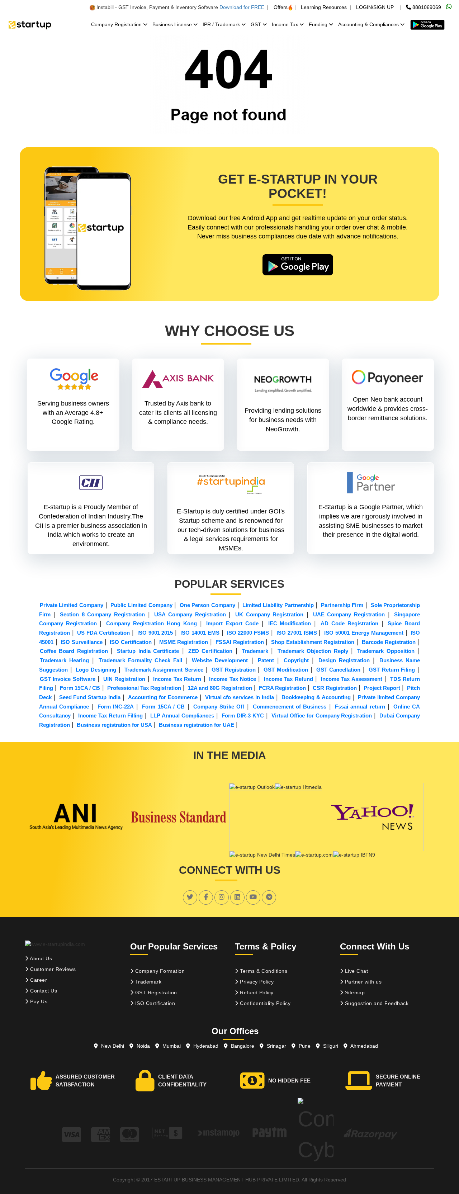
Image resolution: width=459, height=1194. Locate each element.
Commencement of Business (290, 706)
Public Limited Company (141, 605)
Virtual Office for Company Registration (321, 715)
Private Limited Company (71, 605)
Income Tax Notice (232, 679)
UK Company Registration (269, 614)
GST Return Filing (392, 670)
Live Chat (355, 971)
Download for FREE (241, 7)
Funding (319, 24)
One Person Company (207, 605)
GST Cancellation (338, 670)
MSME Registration (183, 642)
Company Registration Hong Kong (151, 623)
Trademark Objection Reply (313, 651)
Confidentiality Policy (264, 1003)
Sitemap (354, 992)
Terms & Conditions (263, 971)
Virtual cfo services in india (239, 697)
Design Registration (344, 660)
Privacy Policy (256, 982)
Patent (266, 660)
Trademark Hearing (64, 660)
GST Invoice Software (67, 679)
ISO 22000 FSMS (248, 633)
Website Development (220, 660)
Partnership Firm (342, 605)
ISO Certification (131, 642)
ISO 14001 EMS (199, 633)
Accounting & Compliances (369, 24)
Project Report (382, 688)
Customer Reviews (52, 969)
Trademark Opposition (385, 651)
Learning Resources (324, 7)
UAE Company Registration (349, 614)
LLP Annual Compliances (182, 715)
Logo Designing (96, 670)
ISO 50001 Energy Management (363, 633)
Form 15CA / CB (80, 688)
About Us (40, 958)
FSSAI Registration (240, 642)
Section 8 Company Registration (102, 614)
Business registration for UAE (196, 725)
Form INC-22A (116, 706)
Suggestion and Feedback (375, 1003)
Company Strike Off (219, 706)
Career (38, 980)
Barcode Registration (389, 642)
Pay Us (38, 1001)
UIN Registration (124, 679)
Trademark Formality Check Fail (140, 660)
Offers (281, 7)
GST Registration (234, 670)
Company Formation (159, 971)
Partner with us (362, 982)
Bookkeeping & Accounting (316, 697)
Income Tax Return (177, 679)
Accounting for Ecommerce (163, 697)
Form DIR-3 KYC (243, 715)
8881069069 (426, 7)
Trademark (255, 651)
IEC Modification (289, 623)
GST (256, 24)
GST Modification (286, 670)
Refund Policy (256, 992)
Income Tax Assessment (351, 679)
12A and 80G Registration (220, 688)
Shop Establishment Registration (312, 642)
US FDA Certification (103, 633)
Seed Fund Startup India (90, 697)
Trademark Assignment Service (164, 670)
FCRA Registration (282, 688)
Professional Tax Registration (144, 688)
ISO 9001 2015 (155, 633)
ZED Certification (210, 651)
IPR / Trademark (222, 24)
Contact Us (43, 991)
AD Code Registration (349, 623)
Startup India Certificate (148, 651)
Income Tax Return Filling (110, 715)
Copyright (296, 660)
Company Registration (117, 24)
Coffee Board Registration (74, 651)
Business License (172, 24)
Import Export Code (232, 623)
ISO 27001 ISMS (296, 633)
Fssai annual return (360, 706)
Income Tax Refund (288, 679)
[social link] (190, 897)
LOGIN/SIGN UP (375, 7)
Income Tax (285, 24)
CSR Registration (334, 688)
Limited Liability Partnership (277, 605)
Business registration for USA (114, 725)
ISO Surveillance (82, 642)
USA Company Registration (190, 614)
